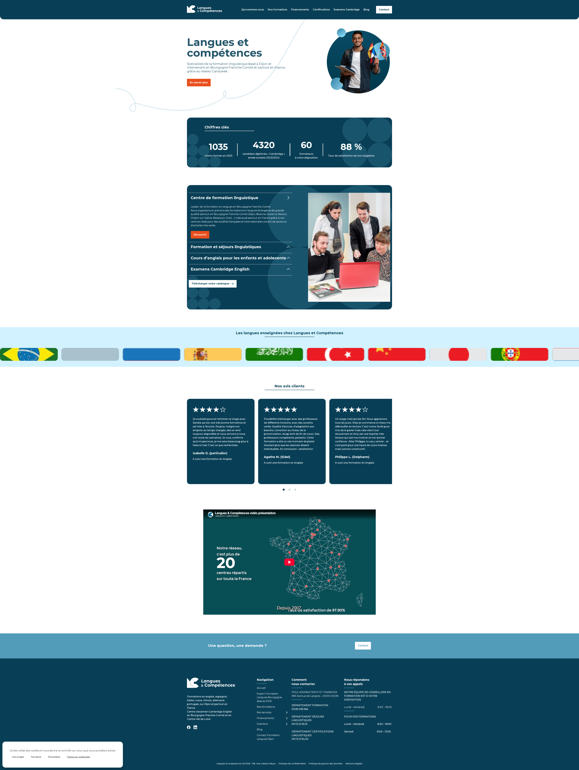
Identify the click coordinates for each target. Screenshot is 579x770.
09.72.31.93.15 (299, 724)
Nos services (264, 712)
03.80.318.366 (300, 709)
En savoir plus (199, 82)
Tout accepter (18, 757)
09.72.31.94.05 (300, 739)
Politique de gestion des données (326, 763)
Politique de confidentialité (292, 763)
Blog (366, 9)
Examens (262, 723)
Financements (300, 9)
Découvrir (200, 234)
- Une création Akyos (265, 763)
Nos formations (277, 9)
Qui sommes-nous (252, 9)
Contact (384, 9)
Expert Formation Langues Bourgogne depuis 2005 (269, 697)
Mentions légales (353, 763)
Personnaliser (54, 757)
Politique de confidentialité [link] (78, 757)
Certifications (321, 9)
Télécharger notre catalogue (210, 283)
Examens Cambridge (347, 9)
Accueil (261, 688)
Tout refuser (36, 757)
